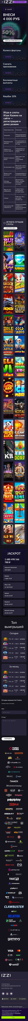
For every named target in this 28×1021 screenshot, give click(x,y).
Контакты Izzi (7, 988)
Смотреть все (10, 228)
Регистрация (20, 1)
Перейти (8, 56)
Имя (3, 708)
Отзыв (4, 717)
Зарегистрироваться (12, 40)
